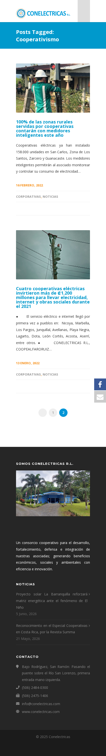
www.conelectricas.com (41, 711)
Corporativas (28, 196)
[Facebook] (53, 748)
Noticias (50, 196)
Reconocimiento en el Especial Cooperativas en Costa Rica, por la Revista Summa (52, 629)
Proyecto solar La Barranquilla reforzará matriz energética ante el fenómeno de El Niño (52, 600)
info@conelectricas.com (41, 703)
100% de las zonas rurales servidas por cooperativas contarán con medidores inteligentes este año (44, 128)
